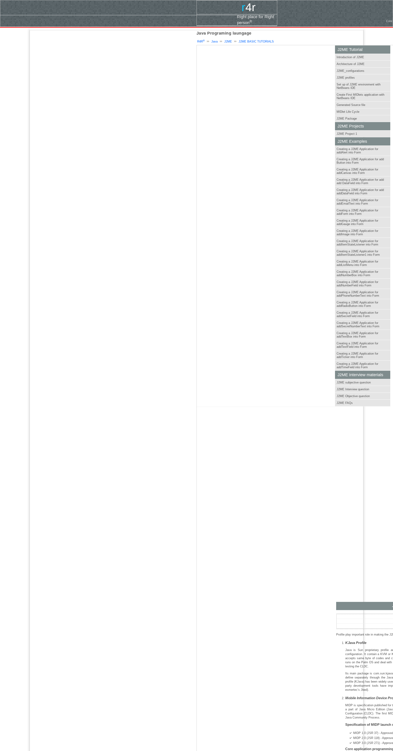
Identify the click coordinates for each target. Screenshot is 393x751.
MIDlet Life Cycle (348, 111)
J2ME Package (347, 118)
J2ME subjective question (354, 382)
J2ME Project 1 (347, 133)
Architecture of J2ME (351, 64)
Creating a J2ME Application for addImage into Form (357, 232)
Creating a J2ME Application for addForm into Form (357, 212)
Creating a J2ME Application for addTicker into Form (357, 355)
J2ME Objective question (353, 396)
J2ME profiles (346, 77)
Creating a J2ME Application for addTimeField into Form (357, 365)
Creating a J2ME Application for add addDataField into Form (360, 191)
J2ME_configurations (350, 71)
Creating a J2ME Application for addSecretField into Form (357, 314)
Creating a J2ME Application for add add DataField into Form (360, 181)
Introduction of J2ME (350, 57)
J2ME (228, 41)
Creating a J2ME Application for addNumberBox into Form (357, 273)
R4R (201, 41)
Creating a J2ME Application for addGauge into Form (357, 222)
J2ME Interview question (353, 389)
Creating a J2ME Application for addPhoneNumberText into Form (358, 293)
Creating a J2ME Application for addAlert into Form (357, 150)
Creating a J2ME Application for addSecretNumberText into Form (358, 324)
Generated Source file (351, 105)
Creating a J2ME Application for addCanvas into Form (357, 171)
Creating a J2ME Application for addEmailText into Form (357, 201)
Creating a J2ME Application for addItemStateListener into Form (357, 242)
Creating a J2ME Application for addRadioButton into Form (357, 304)
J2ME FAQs (345, 403)
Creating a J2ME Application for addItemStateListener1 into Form (358, 253)
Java (214, 41)
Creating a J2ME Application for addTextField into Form (357, 345)
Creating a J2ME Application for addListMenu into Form (357, 263)
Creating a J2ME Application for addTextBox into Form (357, 334)
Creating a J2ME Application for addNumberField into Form (357, 283)
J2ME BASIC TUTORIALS (256, 41)
